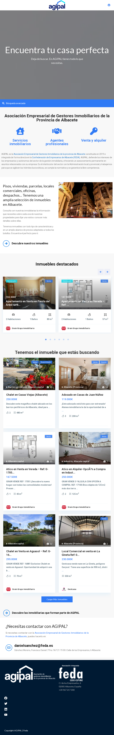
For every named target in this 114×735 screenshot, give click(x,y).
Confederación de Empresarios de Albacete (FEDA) (56, 157)
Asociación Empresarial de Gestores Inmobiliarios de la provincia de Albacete (49, 154)
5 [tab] (63, 339)
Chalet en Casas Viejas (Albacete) (27, 394)
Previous (101, 272)
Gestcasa (72, 589)
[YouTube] (6, 714)
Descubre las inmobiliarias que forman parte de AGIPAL (45, 612)
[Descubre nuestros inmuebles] (6, 243)
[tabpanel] (29, 305)
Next (107, 272)
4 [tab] (59, 339)
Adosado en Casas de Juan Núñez (82, 394)
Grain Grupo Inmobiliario (23, 328)
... (49, 407)
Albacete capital (36, 387)
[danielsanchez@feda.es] (9, 647)
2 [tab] (50, 339)
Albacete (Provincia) (74, 387)
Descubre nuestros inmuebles (30, 243)
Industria (68, 461)
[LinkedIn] (6, 709)
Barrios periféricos (17, 387)
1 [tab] (45, 339)
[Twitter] (6, 703)
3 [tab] (54, 339)
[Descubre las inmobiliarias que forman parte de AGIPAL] (6, 613)
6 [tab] (68, 339)
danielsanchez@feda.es (33, 646)
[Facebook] (6, 697)
